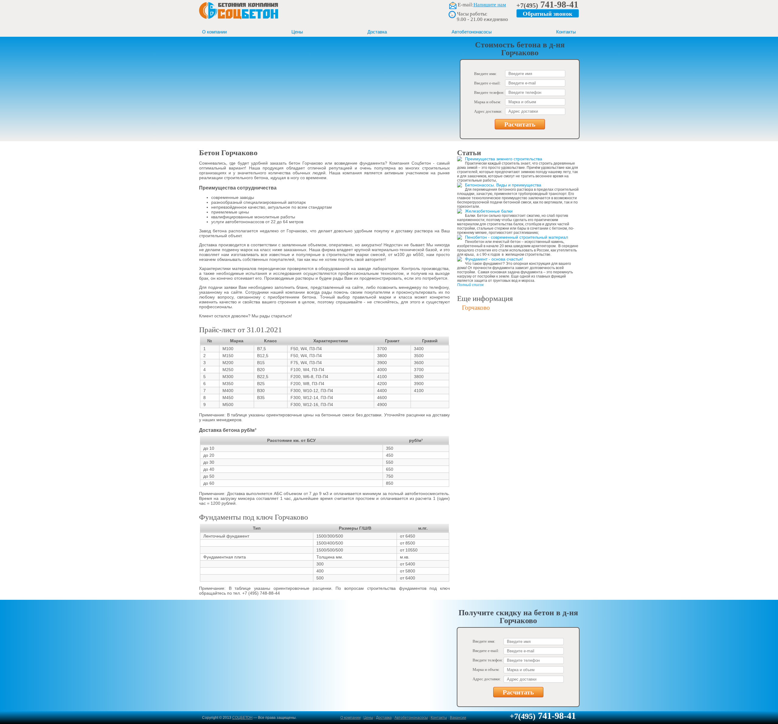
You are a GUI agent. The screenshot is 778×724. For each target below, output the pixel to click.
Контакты (566, 31)
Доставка (377, 31)
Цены (297, 31)
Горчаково (476, 307)
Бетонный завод (238, 13)
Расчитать (519, 124)
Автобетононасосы (472, 31)
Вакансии (458, 717)
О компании (214, 31)
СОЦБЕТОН (242, 717)
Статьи (469, 153)
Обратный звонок (548, 13)
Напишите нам (489, 5)
